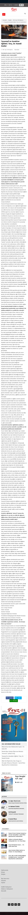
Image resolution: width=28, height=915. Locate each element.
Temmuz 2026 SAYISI (6, 773)
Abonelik (3, 891)
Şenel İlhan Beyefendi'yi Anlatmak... (17, 808)
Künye (3, 872)
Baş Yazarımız (5, 878)
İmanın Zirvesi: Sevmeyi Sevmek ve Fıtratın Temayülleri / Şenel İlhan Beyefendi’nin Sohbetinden (17, 835)
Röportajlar (16, 49)
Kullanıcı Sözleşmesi (7, 889)
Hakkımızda (4, 870)
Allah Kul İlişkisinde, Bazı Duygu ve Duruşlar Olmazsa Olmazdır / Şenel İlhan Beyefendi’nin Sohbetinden (13, 763)
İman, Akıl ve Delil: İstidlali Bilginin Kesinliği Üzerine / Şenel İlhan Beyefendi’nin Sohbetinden (17, 857)
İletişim (3, 874)
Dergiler (10, 20)
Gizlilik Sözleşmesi (6, 887)
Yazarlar (3, 880)
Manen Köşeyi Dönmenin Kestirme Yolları (18, 803)
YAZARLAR (5, 796)
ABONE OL (16, 5)
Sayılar (3, 882)
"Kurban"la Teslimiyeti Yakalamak (16, 814)
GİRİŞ (5, 5)
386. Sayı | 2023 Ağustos (18, 20)
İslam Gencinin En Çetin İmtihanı (16, 821)
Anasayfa (5, 20)
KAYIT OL (10, 5)
